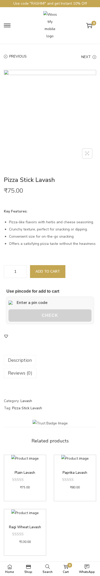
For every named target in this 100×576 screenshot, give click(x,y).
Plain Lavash (25, 472)
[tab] (50, 360)
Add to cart (47, 271)
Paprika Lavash (75, 472)
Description (20, 360)
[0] (89, 25)
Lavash (26, 400)
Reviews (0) (20, 373)
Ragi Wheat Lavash (25, 527)
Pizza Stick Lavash (27, 408)
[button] (6, 336)
